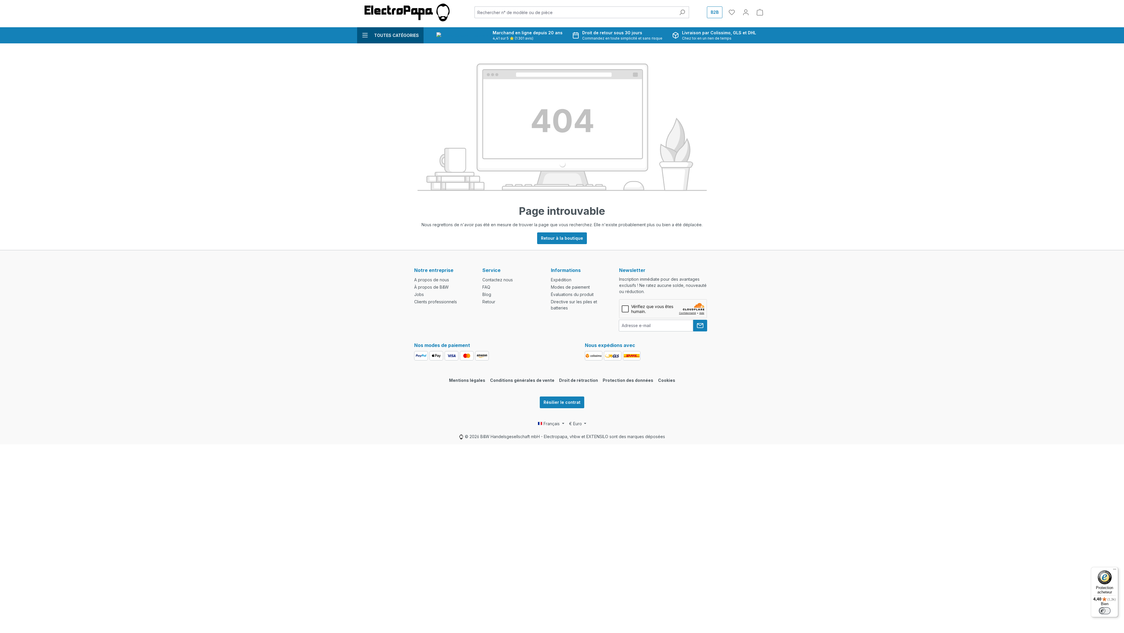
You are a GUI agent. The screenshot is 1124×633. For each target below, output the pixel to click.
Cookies (666, 380)
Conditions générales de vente (522, 380)
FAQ (486, 287)
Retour (488, 301)
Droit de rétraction (578, 380)
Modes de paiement (570, 287)
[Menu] (1114, 570)
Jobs (419, 294)
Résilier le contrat (562, 402)
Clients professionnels (435, 301)
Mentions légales (467, 380)
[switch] (1105, 610)
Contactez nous (497, 279)
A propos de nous (431, 279)
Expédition (561, 279)
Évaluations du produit (572, 294)
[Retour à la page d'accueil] (407, 12)
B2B (715, 12)
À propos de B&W (431, 287)
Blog (486, 294)
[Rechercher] (682, 12)
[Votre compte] (746, 12)
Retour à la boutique (562, 238)
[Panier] (760, 12)
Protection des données (628, 380)
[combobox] (575, 12)
